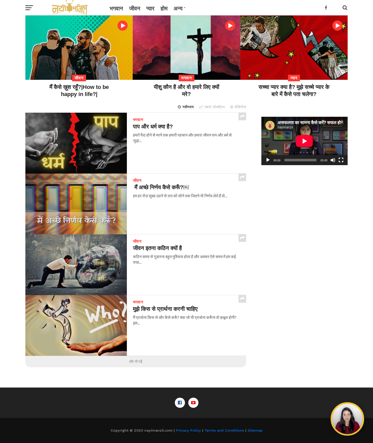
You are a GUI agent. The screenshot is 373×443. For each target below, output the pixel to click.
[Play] (267, 160)
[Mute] (332, 160)
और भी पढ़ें (135, 361)
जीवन (134, 8)
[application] (304, 141)
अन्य (178, 8)
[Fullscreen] (341, 160)
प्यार (150, 8)
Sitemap (255, 430)
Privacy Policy (188, 430)
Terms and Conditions (224, 430)
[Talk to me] (347, 419)
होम (164, 8)
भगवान (116, 8)
